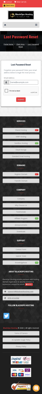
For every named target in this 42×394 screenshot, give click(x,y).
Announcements (21, 225)
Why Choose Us (21, 205)
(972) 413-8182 (13, 298)
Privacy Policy (21, 346)
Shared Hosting (21, 130)
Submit (21, 99)
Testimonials (21, 212)
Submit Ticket (21, 256)
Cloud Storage (21, 150)
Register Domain (21, 174)
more (30, 284)
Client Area (10, 5)
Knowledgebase (21, 262)
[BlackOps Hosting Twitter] (6, 316)
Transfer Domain (20, 181)
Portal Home (8, 44)
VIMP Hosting (21, 136)
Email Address (9, 78)
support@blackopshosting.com (20, 291)
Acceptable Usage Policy (21, 340)
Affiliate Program (21, 218)
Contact (9, 2)
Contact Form (21, 249)
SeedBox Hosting (21, 143)
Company (21, 199)
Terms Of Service (21, 333)
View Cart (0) (21, 2)
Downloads (21, 231)
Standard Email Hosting (21, 156)
